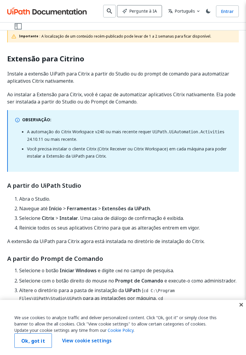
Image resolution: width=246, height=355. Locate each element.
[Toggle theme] (208, 11)
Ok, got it (33, 340)
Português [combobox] (181, 11)
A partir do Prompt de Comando (55, 259)
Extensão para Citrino (45, 58)
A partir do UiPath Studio (44, 185)
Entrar (227, 11)
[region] (123, 327)
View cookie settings (87, 340)
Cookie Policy (121, 330)
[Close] (241, 305)
